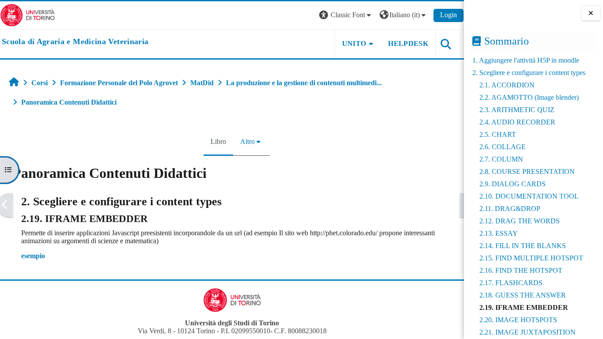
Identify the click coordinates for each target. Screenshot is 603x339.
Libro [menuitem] (218, 141)
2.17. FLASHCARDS (511, 282)
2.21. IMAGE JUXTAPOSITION (527, 332)
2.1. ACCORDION (507, 85)
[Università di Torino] (27, 14)
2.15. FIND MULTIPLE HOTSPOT (531, 258)
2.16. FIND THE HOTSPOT (520, 270)
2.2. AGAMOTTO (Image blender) (529, 97)
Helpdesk (408, 43)
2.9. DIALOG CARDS (512, 184)
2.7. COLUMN (501, 159)
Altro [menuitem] (247, 141)
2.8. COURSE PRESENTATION (527, 171)
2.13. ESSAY (498, 233)
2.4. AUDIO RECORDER (517, 122)
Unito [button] (354, 43)
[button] (346, 15)
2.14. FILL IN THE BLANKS (522, 245)
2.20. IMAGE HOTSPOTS (518, 320)
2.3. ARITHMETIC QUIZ (516, 109)
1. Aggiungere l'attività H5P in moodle (525, 60)
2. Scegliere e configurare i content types (528, 72)
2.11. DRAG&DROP (509, 208)
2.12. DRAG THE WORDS (519, 221)
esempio (33, 256)
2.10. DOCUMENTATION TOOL (529, 196)
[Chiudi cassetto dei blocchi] (591, 13)
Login (448, 15)
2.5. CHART (497, 134)
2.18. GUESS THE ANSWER (522, 295)
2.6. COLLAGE (502, 147)
